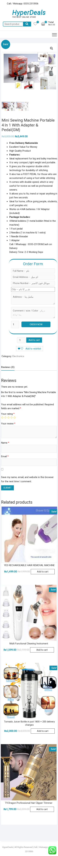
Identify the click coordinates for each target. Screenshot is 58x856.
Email (5, 456)
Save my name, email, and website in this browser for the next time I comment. (27, 479)
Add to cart (34, 340)
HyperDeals (29, 13)
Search (27, 24)
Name (5, 442)
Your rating (8, 413)
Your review (8, 423)
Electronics (18, 356)
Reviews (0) (8, 367)
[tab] (8, 367)
